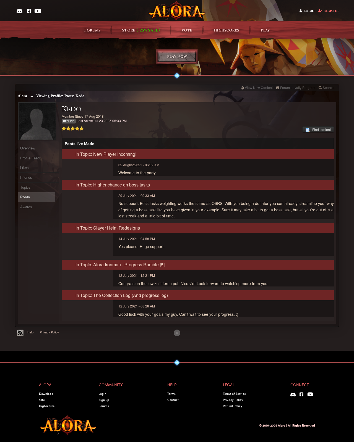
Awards (26, 206)
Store (141, 30)
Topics (25, 187)
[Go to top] (177, 333)
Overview (27, 148)
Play (265, 30)
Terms (171, 393)
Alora (22, 96)
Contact (173, 400)
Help (30, 332)
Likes (24, 167)
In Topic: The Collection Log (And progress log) (122, 295)
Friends (26, 177)
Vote (186, 30)
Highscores (226, 30)
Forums (92, 30)
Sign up (104, 400)
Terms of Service (234, 393)
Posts (25, 196)
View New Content (259, 87)
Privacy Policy (49, 332)
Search (328, 87)
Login (309, 11)
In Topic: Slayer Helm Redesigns (108, 228)
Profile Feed (30, 158)
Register (331, 11)
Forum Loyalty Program (297, 87)
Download (46, 393)
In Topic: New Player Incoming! (106, 154)
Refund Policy (232, 406)
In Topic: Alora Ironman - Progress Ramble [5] (120, 264)
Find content (320, 129)
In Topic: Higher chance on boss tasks (113, 184)
